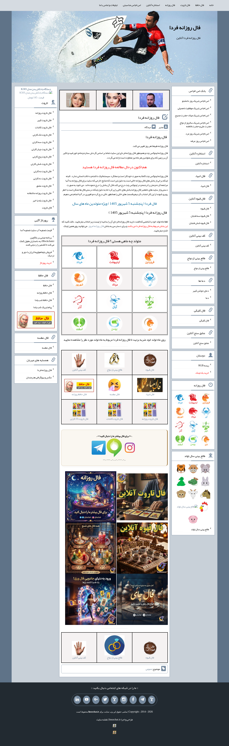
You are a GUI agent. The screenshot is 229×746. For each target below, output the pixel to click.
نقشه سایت (102, 719)
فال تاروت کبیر (44, 120)
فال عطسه (47, 347)
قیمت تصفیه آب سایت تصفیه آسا (36, 230)
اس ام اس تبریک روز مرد (197, 133)
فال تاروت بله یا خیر (42, 200)
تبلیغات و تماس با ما (108, 5)
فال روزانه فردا (184, 27)
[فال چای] (142, 600)
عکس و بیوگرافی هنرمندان (39, 377)
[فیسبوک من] (133, 700)
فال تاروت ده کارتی (42, 178)
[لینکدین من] (77, 700)
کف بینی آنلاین (202, 245)
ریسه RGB (203, 365)
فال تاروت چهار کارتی (41, 149)
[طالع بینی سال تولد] (193, 495)
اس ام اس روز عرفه (200, 140)
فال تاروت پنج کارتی (42, 156)
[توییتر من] (105, 700)
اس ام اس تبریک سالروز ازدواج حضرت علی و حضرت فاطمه (195, 124)
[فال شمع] (90, 548)
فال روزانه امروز (96, 226)
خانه (211, 5)
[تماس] (114, 700)
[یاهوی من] (151, 700)
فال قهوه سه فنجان (200, 215)
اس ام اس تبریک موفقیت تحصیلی (193, 108)
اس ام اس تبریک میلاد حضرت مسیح (192, 115)
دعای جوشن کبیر (201, 290)
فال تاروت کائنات (43, 127)
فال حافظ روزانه (44, 292)
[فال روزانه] (90, 497)
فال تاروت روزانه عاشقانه (39, 193)
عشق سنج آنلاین (201, 342)
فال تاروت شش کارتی (41, 163)
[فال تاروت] (142, 497)
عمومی (149, 668)
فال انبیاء (204, 185)
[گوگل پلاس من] (95, 700)
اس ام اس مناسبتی (132, 5)
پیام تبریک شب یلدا (42, 307)
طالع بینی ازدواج (201, 268)
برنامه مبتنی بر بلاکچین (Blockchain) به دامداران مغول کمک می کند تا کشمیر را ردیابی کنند (37, 241)
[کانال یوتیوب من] (86, 700)
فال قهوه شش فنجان (199, 223)
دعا (207, 297)
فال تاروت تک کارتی (42, 134)
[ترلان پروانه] (114, 100)
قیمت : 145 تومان (36, 93)
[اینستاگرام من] (123, 700)
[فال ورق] (90, 600)
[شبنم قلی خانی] (77, 100)
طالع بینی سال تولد (200, 529)
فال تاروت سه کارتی (42, 141)
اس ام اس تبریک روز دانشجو (195, 100)
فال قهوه (205, 208)
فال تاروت (185, 5)
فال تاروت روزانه (43, 112)
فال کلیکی (204, 320)
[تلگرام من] (142, 700)
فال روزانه (170, 5)
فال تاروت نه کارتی (43, 171)
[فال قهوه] (142, 548)
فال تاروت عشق (44, 185)
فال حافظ (199, 5)
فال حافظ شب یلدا (43, 299)
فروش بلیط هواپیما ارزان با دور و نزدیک (38, 253)
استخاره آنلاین (153, 5)
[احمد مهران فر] (151, 100)
